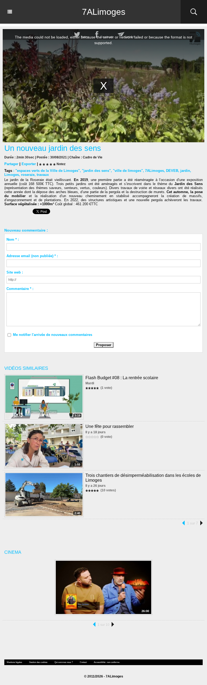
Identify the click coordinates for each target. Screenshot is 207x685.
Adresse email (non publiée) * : (32, 256)
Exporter (29, 164)
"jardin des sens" (96, 171)
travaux (43, 175)
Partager (11, 164)
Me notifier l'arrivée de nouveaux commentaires (52, 335)
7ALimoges (103, 12)
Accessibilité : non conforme (106, 662)
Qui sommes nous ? (63, 662)
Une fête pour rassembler (109, 426)
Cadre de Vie (92, 157)
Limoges (11, 175)
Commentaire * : (19, 289)
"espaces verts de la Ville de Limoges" (47, 171)
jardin (185, 171)
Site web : (14, 272)
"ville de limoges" (128, 171)
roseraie (27, 175)
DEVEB (172, 171)
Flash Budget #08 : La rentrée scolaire (121, 377)
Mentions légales (14, 662)
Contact (83, 662)
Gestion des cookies (38, 662)
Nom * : (12, 239)
